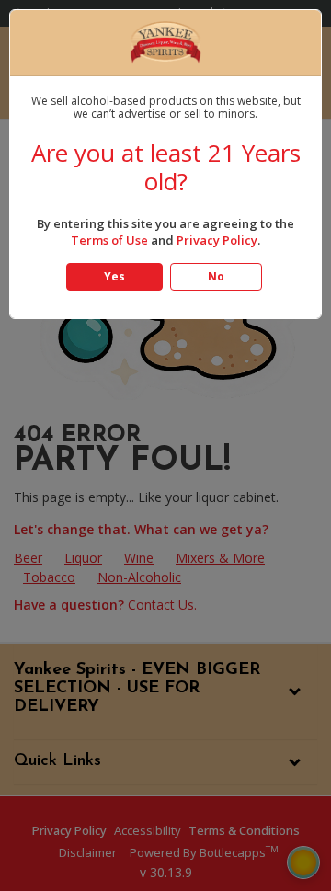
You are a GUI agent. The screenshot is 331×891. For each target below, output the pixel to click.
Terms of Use (109, 240)
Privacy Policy (217, 240)
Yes (114, 276)
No (216, 276)
